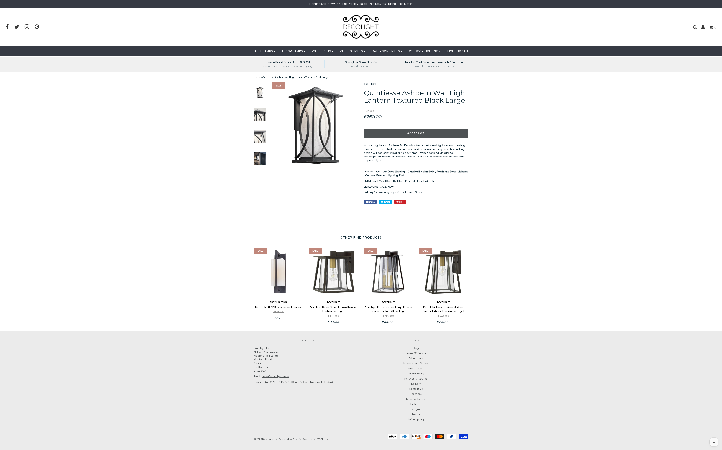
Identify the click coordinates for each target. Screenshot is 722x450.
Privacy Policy (416, 373)
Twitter (416, 414)
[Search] (693, 27)
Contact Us (416, 388)
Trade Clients (416, 368)
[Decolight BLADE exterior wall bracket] (278, 272)
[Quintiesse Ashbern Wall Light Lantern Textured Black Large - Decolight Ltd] (260, 92)
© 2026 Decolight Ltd (266, 439)
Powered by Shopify (290, 439)
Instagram (416, 409)
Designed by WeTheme (316, 439)
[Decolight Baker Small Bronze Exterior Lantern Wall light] (333, 272)
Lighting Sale (458, 51)
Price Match (416, 358)
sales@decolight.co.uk (275, 376)
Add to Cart (416, 133)
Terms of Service (416, 399)
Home (257, 77)
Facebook (416, 394)
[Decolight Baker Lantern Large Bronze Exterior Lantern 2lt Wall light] (388, 272)
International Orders (415, 363)
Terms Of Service (415, 353)
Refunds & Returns (415, 378)
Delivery (416, 383)
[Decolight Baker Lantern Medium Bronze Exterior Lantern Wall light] (443, 272)
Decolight (333, 302)
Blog (416, 348)
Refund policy (416, 419)
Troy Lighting (278, 302)
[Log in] (701, 27)
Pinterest (415, 404)
